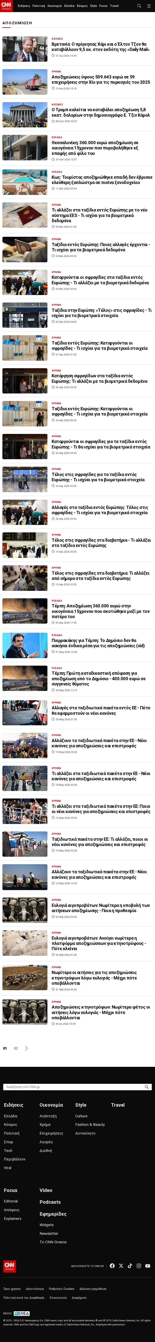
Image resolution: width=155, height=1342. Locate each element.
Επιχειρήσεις (51, 1133)
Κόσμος (82, 6)
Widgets (47, 1224)
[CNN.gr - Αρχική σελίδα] (9, 1266)
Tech (8, 1150)
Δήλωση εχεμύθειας (93, 1289)
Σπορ (8, 1142)
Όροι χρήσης (12, 1289)
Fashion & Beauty (90, 1124)
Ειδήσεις (24, 6)
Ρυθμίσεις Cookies (61, 1289)
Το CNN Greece (53, 1242)
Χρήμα (45, 1124)
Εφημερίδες (53, 1214)
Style (93, 6)
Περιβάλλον (14, 1159)
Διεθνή (46, 1150)
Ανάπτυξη (48, 1116)
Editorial (11, 1201)
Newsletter (49, 1233)
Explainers (12, 1218)
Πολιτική (38, 6)
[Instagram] (138, 1265)
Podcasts (50, 1202)
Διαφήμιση (79, 1298)
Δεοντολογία (35, 1289)
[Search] (146, 1087)
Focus (103, 6)
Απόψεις (12, 1210)
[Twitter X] (121, 1265)
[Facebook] (112, 1265)
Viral (7, 1167)
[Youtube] (147, 1265)
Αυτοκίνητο (85, 1133)
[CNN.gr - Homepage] (6, 6)
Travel (114, 6)
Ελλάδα (69, 6)
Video (46, 1190)
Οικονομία (54, 6)
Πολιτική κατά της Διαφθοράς (24, 1298)
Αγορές (46, 1142)
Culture (81, 1116)
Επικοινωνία (58, 1298)
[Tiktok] (130, 1265)
